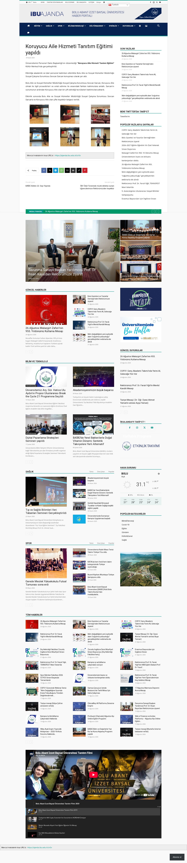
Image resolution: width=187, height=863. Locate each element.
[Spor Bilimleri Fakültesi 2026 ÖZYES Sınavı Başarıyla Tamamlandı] (32, 678)
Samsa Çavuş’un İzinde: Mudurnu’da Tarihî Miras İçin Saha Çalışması (99, 690)
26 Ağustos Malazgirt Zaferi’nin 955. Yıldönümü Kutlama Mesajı (141, 54)
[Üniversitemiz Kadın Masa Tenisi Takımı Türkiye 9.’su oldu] (79, 552)
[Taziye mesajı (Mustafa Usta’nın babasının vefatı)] (126, 732)
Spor (29, 543)
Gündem (50, 266)
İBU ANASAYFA (81, 2)
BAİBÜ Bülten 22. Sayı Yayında (38, 186)
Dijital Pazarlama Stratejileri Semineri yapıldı (42, 439)
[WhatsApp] (61, 170)
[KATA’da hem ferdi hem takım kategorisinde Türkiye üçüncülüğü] (79, 565)
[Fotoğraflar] (146, 26)
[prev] (153, 211)
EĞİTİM (37, 26)
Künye (99, 2)
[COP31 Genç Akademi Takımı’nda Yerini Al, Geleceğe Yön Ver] (79, 312)
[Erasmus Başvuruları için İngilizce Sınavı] (126, 652)
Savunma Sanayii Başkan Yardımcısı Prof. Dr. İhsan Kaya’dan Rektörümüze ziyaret (147, 705)
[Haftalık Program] (140, 446)
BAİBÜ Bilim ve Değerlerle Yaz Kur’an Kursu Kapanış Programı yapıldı (100, 731)
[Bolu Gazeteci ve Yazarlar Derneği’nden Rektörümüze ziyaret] (79, 299)
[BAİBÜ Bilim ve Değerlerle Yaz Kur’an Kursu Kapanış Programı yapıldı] (79, 732)
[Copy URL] (79, 170)
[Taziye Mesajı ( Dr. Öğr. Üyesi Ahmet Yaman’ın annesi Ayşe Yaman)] (126, 637)
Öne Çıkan (101, 472)
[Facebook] (150, 2)
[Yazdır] (73, 170)
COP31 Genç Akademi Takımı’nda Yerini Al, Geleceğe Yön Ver (139, 75)
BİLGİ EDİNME (69, 2)
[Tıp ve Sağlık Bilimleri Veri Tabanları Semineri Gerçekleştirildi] (46, 492)
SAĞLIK (49, 26)
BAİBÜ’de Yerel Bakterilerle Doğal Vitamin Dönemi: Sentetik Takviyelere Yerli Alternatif (92, 441)
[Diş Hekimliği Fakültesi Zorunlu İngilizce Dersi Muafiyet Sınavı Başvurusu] (32, 652)
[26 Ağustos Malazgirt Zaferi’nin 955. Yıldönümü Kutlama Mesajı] (46, 310)
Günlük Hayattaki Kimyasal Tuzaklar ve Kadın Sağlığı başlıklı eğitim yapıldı (100, 505)
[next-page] (31, 351)
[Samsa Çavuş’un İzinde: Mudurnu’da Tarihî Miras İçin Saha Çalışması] (79, 691)
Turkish (115, 5)
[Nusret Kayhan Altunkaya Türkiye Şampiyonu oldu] (79, 577)
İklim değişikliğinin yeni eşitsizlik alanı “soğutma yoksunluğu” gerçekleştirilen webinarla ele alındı (141, 97)
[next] (157, 211)
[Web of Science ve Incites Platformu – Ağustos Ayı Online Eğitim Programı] (126, 719)
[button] (158, 26)
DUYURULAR (128, 26)
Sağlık (29, 471)
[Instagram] (153, 2)
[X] (156, 2)
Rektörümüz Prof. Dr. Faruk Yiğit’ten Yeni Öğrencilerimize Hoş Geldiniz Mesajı (147, 677)
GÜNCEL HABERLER (36, 289)
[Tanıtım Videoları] (140, 26)
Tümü (91, 472)
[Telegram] (55, 170)
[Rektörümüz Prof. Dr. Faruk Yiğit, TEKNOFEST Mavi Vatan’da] (32, 665)
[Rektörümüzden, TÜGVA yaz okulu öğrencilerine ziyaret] (91, 251)
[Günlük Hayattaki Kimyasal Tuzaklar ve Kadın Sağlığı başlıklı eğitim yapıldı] (79, 506)
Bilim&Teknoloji (31, 386)
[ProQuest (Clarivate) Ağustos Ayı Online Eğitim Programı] (79, 719)
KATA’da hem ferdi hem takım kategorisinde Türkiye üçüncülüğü (100, 564)
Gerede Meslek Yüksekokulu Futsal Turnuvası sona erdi (46, 583)
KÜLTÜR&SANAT (96, 26)
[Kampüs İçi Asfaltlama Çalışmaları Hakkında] (32, 719)
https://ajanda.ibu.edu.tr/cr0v (68, 155)
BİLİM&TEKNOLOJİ (76, 26)
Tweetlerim (125, 116)
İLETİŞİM (91, 2)
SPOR (60, 26)
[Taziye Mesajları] (29, 32)
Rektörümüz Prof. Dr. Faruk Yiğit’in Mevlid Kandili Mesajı (141, 86)
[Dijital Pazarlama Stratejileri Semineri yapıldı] (46, 424)
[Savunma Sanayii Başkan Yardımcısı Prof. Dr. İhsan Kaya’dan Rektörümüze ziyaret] (126, 706)
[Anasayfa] (29, 26)
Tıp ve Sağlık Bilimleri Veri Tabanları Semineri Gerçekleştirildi (46, 511)
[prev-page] (27, 351)
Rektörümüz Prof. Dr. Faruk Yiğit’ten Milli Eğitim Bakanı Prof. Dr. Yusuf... (148, 664)
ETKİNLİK (113, 26)
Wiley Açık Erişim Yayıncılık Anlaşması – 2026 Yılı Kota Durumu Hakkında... (51, 731)
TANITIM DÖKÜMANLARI (55, 2)
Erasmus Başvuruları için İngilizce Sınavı (139, 198)
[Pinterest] (84, 170)
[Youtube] (160, 2)
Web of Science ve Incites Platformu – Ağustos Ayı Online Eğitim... (147, 718)
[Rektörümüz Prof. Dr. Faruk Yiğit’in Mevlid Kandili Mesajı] (79, 325)
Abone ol (177, 857)
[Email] (67, 170)
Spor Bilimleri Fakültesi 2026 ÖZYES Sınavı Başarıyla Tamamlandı (51, 677)
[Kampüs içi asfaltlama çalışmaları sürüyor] (79, 665)
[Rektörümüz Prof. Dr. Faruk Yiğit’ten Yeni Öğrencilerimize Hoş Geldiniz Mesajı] (126, 678)
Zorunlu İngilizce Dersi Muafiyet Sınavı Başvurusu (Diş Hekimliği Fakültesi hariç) (100, 652)
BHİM (42, 2)
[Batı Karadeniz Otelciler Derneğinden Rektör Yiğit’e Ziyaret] (159, 230)
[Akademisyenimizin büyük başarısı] (93, 377)
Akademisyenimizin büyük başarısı (93, 390)
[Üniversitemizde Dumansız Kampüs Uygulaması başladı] (79, 519)
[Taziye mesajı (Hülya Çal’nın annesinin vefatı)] (32, 706)
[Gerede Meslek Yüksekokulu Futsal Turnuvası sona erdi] (46, 563)
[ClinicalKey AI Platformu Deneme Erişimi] (79, 706)
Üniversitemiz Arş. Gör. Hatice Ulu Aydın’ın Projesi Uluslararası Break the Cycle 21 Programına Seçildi (46, 393)
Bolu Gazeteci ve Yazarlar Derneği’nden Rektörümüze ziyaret (137, 65)
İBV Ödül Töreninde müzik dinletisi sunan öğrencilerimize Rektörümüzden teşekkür (97, 187)
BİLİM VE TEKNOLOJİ (37, 361)
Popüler (111, 472)
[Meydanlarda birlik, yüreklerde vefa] (159, 271)
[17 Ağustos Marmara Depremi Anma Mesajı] (126, 691)
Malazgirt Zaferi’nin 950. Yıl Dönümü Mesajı (140, 153)
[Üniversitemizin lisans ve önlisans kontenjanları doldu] (79, 678)
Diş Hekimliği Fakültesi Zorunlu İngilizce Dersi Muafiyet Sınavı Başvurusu (52, 652)
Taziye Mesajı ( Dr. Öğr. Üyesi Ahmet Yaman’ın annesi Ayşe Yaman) (147, 636)
